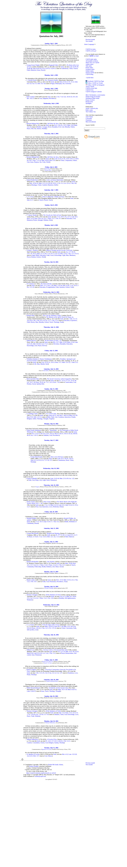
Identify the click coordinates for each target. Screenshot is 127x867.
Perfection (56, 507)
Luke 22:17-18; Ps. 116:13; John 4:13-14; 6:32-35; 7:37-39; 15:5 (52, 459)
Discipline (55, 127)
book (62, 67)
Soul (33, 655)
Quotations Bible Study (92, 98)
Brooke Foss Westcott (47, 661)
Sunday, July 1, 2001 (51, 43)
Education (69, 218)
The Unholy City (91, 112)
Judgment (45, 98)
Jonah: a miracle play (92, 108)
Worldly (44, 128)
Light (63, 255)
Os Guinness (30, 284)
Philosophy (58, 83)
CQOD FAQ (89, 90)
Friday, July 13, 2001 (51, 350)
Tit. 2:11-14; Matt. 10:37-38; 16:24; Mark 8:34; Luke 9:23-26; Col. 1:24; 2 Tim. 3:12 (53, 652)
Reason (33, 257)
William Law (30, 650)
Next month (89, 41)
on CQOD (92, 62)
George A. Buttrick (32, 250)
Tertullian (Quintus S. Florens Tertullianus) (39, 359)
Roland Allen (30, 315)
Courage (44, 127)
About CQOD (90, 86)
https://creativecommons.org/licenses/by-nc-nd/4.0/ (41, 773)
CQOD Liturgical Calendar (94, 91)
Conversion (69, 628)
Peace (28, 128)
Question (62, 287)
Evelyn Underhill (32, 478)
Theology (56, 322)
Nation (73, 127)
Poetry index (89, 67)
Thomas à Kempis (49, 588)
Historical (33, 70)
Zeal (36, 630)
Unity (43, 162)
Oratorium (89, 120)
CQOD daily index (91, 59)
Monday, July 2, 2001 (51, 75)
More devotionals (91, 122)
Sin (64, 83)
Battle (66, 521)
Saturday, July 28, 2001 (51, 679)
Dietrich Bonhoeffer (32, 561)
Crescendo (89, 118)
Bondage (34, 185)
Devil (49, 127)
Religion (29, 418)
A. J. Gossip (30, 625)
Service (44, 345)
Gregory (37, 486)
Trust (65, 581)
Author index (89, 64)
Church (75, 68)
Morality (67, 127)
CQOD (91, 51)
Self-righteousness (70, 598)
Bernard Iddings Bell (33, 123)
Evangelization (50, 287)
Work (50, 220)
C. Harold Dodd (31, 80)
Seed (46, 364)
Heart (67, 460)
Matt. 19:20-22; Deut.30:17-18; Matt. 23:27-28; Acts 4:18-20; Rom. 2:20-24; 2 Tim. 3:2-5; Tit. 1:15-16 (51, 627)
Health (44, 566)
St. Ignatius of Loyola (33, 754)
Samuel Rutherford (32, 180)
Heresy (33, 322)
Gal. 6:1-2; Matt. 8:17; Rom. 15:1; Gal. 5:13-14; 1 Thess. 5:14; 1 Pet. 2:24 (51, 597)
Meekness (72, 255)
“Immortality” (53, 430)
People (73, 417)
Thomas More (48, 170)
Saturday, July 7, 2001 (51, 190)
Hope (37, 480)
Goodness (61, 417)
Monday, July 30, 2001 (51, 721)
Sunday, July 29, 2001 (51, 696)
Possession (53, 581)
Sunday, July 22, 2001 (51, 542)
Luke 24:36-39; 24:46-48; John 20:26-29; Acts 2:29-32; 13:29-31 (53, 67)
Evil (59, 127)
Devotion (56, 344)
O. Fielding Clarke (32, 413)
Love (50, 507)
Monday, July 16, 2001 (51, 424)
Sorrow (39, 128)
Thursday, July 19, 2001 (51, 485)
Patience (71, 536)
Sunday (56, 743)
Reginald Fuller (53, 65)
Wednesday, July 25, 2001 (51, 605)
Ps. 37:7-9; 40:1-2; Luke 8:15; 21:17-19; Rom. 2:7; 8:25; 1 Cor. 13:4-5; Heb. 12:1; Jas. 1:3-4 (52, 535)
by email (94, 56)
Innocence (68, 417)
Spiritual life (40, 384)
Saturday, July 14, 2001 (51, 369)
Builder (39, 127)
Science (38, 257)
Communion (61, 460)
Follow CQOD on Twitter (95, 83)
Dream (36, 523)
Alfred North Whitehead (33, 430)
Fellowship (37, 566)
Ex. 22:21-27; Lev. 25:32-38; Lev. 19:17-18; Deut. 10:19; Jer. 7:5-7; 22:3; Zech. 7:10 (51, 381)
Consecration (69, 382)
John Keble (46, 370)
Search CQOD (90, 72)
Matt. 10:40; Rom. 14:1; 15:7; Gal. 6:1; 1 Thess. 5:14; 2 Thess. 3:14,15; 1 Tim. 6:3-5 (51, 564)
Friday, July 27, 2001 (51, 660)
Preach (43, 70)
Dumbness (71, 673)
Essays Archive (90, 100)
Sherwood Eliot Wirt (33, 379)
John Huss (47, 168)
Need (48, 480)
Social (34, 384)
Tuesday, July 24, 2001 (51, 586)
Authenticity (64, 68)
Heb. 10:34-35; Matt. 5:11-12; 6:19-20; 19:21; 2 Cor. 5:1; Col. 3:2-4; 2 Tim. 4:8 (53, 183)
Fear (37, 507)
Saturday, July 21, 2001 (51, 528)
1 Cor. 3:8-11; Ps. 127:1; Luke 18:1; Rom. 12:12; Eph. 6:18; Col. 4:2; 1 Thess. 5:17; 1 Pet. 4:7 (52, 217)
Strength (40, 220)
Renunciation (69, 653)
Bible (37, 255)
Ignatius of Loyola (46, 749)
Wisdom (45, 220)
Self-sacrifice (30, 630)
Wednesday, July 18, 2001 (51, 468)
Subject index (90, 71)
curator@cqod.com (40, 776)
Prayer (35, 220)
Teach (50, 200)
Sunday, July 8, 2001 (51, 205)
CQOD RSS (89, 77)
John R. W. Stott (48, 663)
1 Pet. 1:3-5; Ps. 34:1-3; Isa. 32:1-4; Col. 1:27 (49, 673)
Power (29, 257)
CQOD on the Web (91, 88)
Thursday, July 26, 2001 (51, 635)
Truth (71, 287)
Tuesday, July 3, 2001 (51, 88)
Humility (61, 598)
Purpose (36, 162)
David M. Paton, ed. (67, 317)
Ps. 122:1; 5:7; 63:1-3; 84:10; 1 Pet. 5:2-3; (58, 741)
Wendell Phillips (31, 518)
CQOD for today (91, 49)
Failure (75, 160)
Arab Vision (89, 117)
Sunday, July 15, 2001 (51, 389)
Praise (28, 674)
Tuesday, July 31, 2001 (51, 748)
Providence (52, 98)
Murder (42, 364)
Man (67, 255)
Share (57, 566)
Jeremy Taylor (31, 502)
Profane (29, 384)
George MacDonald (36, 457)
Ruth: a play (89, 110)
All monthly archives (92, 61)
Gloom (42, 743)
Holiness (49, 566)
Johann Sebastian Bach (52, 681)
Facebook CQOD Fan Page (95, 81)
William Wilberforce (50, 722)
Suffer (56, 185)
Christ (71, 68)
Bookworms (89, 101)
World (48, 162)
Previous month (90, 39)
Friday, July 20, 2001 (51, 512)
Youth (61, 322)
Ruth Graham (31, 97)
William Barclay (31, 340)
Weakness (53, 480)
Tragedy (51, 418)
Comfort (44, 185)
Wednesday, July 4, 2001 (51, 103)
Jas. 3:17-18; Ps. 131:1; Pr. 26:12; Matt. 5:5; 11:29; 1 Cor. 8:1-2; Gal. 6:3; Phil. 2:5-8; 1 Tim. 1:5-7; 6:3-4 (52, 252)
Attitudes (46, 435)
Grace (52, 255)
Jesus (38, 70)
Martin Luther (31, 580)
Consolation (36, 743)
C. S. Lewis (30, 196)
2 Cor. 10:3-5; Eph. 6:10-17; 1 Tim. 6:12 (47, 521)
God (40, 98)
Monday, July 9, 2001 (51, 225)
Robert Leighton (31, 669)
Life (35, 345)
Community (30, 566)
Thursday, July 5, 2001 (51, 133)
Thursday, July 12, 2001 (51, 327)
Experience (73, 320)
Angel (33, 255)
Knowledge (57, 255)
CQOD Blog (89, 74)
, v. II (53, 340)
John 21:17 (30, 200)
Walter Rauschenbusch (33, 688)
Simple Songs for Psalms (93, 96)
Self (32, 128)
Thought (45, 418)
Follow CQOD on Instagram (95, 85)
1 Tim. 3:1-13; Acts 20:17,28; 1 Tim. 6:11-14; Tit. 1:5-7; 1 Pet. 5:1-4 (52, 319)
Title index (89, 66)
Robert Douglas (34, 766)
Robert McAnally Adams (55, 764)
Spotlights (88, 103)
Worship (33, 462)
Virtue (71, 460)
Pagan (53, 83)
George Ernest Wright (33, 65)
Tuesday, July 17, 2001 (51, 440)
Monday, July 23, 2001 (51, 571)
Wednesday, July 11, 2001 (51, 292)
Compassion (68, 160)
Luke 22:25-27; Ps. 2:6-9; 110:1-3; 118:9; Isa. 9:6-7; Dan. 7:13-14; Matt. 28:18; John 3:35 (53, 159)
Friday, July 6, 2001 (51, 167)
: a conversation (95, 95)
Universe (68, 83)
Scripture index (90, 69)
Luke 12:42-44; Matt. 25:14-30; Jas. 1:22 (62, 478)
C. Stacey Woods (32, 215)
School (67, 287)
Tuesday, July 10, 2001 (51, 262)
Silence (50, 756)
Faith (28, 70)
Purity (61, 507)
